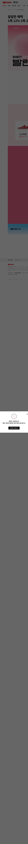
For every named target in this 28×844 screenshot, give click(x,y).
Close (27, 414)
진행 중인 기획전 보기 (14, 428)
